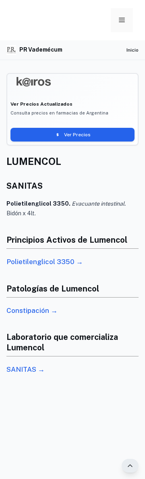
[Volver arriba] (130, 466)
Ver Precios (77, 134)
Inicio (132, 50)
